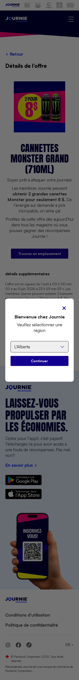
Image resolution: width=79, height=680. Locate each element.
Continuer (39, 361)
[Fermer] (64, 308)
